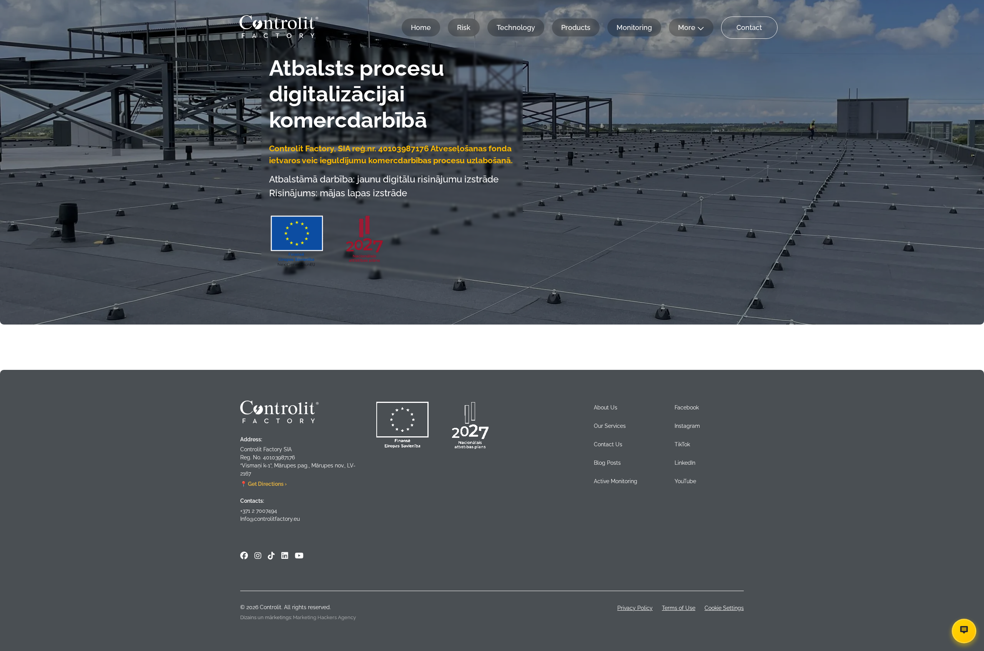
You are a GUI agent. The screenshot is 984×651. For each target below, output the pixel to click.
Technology (516, 27)
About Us (605, 407)
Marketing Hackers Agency (324, 617)
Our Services (610, 426)
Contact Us (608, 444)
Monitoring (634, 27)
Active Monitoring (615, 481)
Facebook (687, 407)
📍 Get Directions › (263, 484)
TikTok (682, 444)
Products (575, 27)
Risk (463, 27)
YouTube (685, 481)
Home (421, 27)
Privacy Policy (635, 608)
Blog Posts (607, 463)
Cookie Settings (724, 608)
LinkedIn (685, 463)
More (686, 27)
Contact (749, 27)
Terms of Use (678, 608)
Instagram (687, 426)
